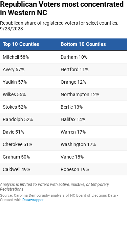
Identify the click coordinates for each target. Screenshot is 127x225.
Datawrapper (33, 200)
